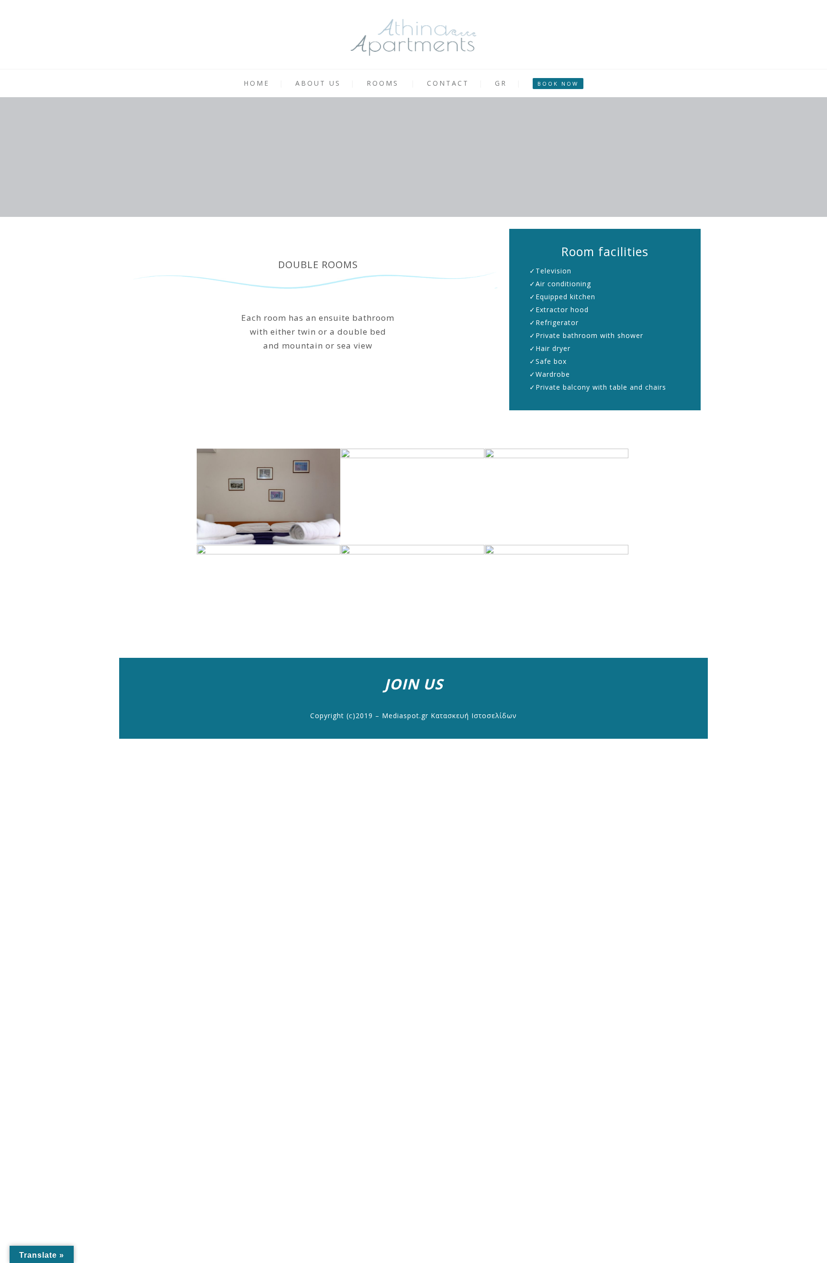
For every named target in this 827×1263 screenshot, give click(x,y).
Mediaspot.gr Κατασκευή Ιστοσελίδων (449, 715)
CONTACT (448, 83)
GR (501, 83)
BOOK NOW (558, 83)
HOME (256, 83)
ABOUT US (318, 83)
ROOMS (383, 83)
